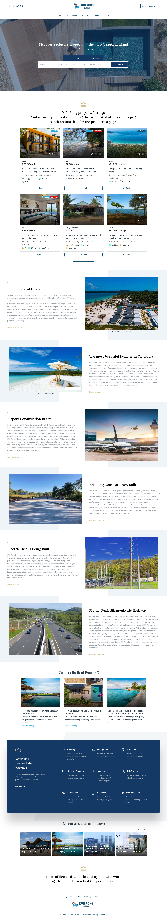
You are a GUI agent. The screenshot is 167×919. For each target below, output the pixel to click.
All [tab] (68, 58)
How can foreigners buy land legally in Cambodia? (67, 850)
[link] (40, 143)
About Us (85, 16)
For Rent (55, 131)
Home (59, 16)
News (108, 16)
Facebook (72, 897)
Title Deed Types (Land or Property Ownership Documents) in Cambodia (126, 712)
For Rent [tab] (80, 58)
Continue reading (28, 726)
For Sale (141, 131)
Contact (97, 16)
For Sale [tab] (95, 58)
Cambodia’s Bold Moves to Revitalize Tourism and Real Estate (99, 849)
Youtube (84, 897)
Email (41, 188)
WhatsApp (97, 897)
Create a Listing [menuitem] (149, 6)
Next (144, 829)
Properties (71, 16)
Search (119, 64)
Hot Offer (97, 131)
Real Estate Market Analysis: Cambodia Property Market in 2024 (130, 849)
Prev (138, 829)
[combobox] (46, 64)
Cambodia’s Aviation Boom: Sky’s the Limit (35, 850)
